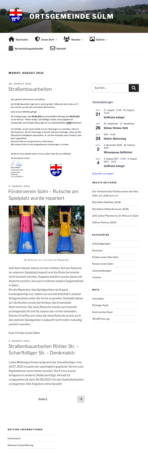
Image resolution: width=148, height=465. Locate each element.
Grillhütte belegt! (114, 117)
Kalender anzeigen (103, 173)
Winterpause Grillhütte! (118, 152)
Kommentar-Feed (102, 312)
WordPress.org (101, 318)
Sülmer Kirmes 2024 (104, 222)
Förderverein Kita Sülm (105, 257)
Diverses (97, 250)
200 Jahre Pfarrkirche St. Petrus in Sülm (115, 215)
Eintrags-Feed (100, 305)
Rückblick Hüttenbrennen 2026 (110, 209)
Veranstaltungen (101, 270)
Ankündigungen (101, 243)
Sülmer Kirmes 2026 (116, 128)
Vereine (96, 277)
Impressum (14, 438)
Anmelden (98, 298)
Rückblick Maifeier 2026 (106, 202)
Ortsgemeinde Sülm (71, 16)
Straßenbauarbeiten (30, 89)
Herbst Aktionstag (115, 138)
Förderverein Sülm (102, 263)
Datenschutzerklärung (20, 445)
